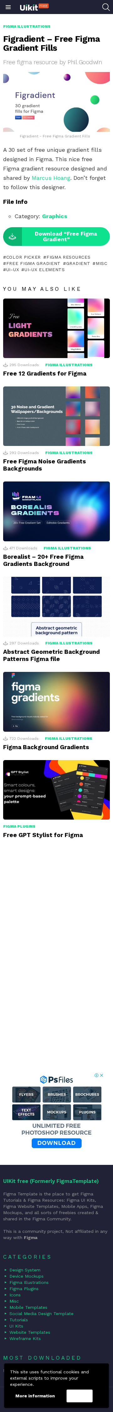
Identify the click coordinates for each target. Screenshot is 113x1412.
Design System (24, 1269)
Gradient (78, 263)
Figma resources (68, 257)
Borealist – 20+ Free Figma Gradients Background (43, 560)
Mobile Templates (28, 1307)
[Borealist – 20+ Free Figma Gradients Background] (56, 511)
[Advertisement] (56, 963)
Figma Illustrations (69, 365)
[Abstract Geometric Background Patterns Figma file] (56, 606)
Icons (15, 1294)
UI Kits (16, 1325)
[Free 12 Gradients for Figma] (56, 328)
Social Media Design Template (41, 1313)
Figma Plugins (19, 826)
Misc (101, 263)
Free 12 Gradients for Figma (44, 373)
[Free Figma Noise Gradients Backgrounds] (56, 416)
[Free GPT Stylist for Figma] (56, 790)
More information (35, 1395)
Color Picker (23, 257)
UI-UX (12, 269)
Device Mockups (26, 1276)
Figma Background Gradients (46, 747)
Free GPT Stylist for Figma (43, 835)
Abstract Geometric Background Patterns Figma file (51, 655)
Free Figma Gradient (33, 263)
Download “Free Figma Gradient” (66, 236)
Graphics (54, 216)
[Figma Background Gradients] (56, 701)
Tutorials (18, 1319)
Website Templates (29, 1332)
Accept (79, 1396)
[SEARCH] (106, 7)
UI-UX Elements (44, 269)
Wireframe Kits (25, 1338)
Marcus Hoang (51, 178)
